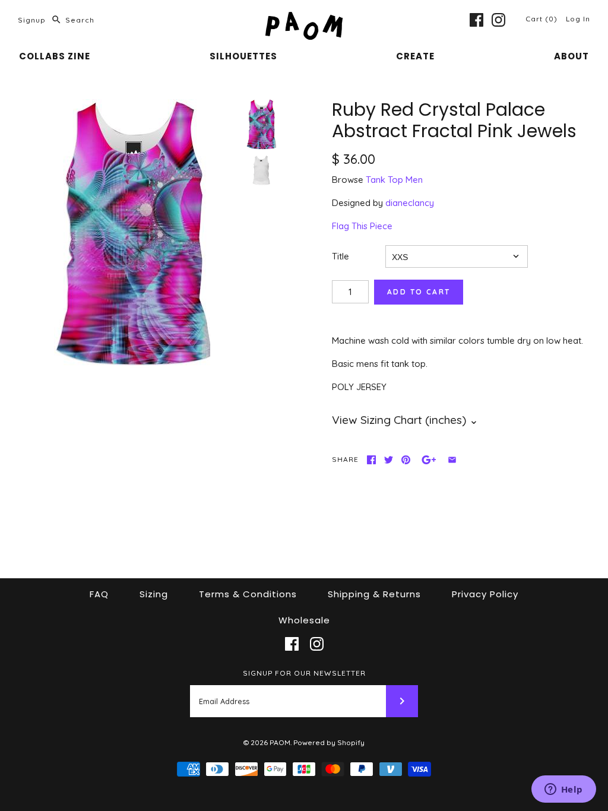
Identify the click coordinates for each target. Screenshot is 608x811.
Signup (32, 19)
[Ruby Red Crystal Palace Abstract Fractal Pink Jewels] (132, 233)
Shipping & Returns (374, 594)
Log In (578, 18)
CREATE (415, 56)
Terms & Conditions (248, 594)
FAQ (99, 594)
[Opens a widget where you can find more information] (563, 790)
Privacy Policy (485, 594)
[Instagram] (498, 20)
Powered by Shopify (329, 742)
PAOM (280, 742)
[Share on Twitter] (388, 459)
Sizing (154, 594)
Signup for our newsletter (304, 673)
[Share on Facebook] (371, 459)
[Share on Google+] (429, 459)
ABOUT (571, 56)
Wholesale (304, 620)
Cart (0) (542, 18)
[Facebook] (476, 20)
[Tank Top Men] (261, 170)
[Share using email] (452, 459)
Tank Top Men (394, 179)
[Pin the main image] (405, 459)
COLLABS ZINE (54, 56)
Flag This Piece (362, 226)
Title (340, 256)
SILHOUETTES (243, 56)
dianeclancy (409, 202)
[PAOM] (304, 18)
